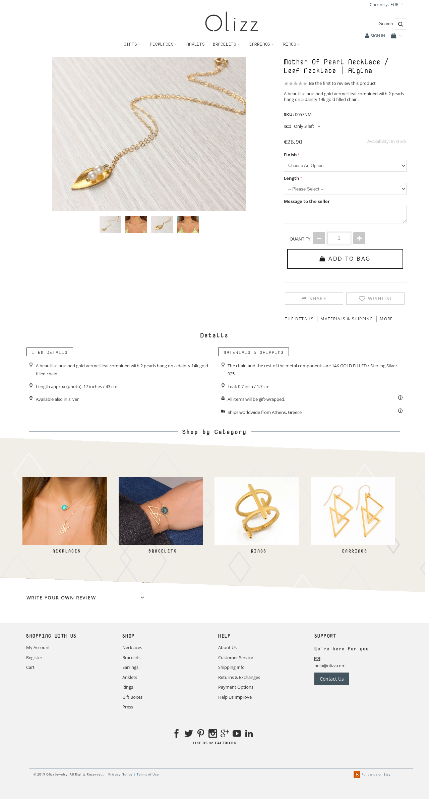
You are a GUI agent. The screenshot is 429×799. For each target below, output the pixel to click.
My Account (38, 647)
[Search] (400, 24)
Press (127, 707)
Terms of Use (148, 774)
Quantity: (300, 239)
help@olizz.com (330, 665)
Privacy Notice (120, 774)
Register (34, 657)
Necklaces (66, 551)
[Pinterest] (200, 735)
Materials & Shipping (346, 319)
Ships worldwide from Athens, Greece (265, 412)
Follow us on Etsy (376, 774)
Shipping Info (231, 667)
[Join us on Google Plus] (225, 735)
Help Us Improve (235, 697)
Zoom (149, 134)
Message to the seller (307, 201)
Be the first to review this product (342, 83)
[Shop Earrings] (352, 480)
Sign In (378, 36)
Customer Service (235, 657)
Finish (290, 155)
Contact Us (332, 679)
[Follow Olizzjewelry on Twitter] (188, 735)
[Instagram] (212, 735)
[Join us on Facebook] (176, 735)
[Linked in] (249, 735)
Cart (30, 667)
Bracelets (162, 551)
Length (291, 178)
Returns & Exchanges (239, 677)
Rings (258, 551)
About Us (227, 647)
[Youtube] (237, 735)
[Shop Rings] (256, 480)
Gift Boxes (132, 697)
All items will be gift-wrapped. (256, 399)
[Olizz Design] (231, 21)
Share (317, 298)
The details (299, 319)
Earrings (354, 551)
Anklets (129, 677)
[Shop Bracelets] (160, 480)
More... (388, 319)
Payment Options (235, 687)
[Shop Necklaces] (64, 480)
